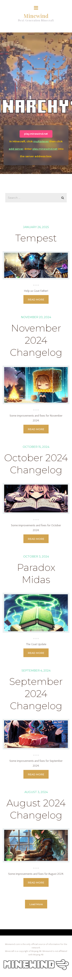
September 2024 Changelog (36, 694)
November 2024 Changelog (36, 340)
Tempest (36, 238)
